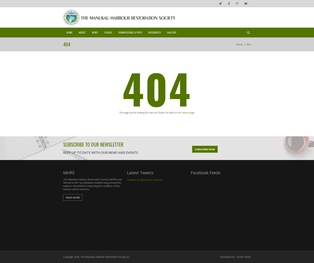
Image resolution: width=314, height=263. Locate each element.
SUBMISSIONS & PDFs (130, 32)
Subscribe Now (205, 149)
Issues (108, 32)
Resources (154, 32)
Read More (73, 197)
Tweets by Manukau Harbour (145, 180)
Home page (188, 112)
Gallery (171, 32)
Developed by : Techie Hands (235, 256)
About (82, 32)
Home (69, 32)
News (95, 32)
